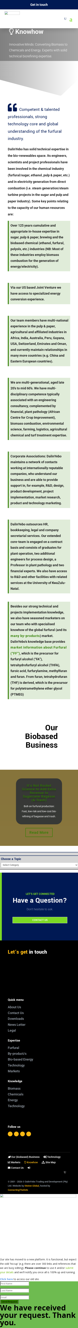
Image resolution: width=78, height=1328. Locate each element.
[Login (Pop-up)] (29, 1168)
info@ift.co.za (24, 975)
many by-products (25, 636)
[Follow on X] (16, 1134)
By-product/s (17, 1053)
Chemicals (15, 1094)
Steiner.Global (31, 1185)
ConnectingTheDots (18, 1190)
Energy (13, 1100)
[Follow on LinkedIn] (22, 1134)
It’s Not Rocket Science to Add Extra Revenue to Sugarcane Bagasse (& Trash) (39, 792)
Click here (6, 1279)
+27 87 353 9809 (25, 983)
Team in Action (39, 75)
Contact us (40, 920)
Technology (16, 1065)
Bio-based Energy (20, 1059)
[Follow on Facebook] (10, 1134)
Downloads (16, 1019)
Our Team (39, 66)
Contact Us (16, 1013)
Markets (14, 1071)
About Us (14, 1007)
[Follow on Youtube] (28, 1134)
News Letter (16, 1025)
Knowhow (32, 1162)
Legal (12, 1030)
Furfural (13, 1048)
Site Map (50, 1162)
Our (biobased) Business (25, 1157)
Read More (39, 832)
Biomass (14, 1088)
